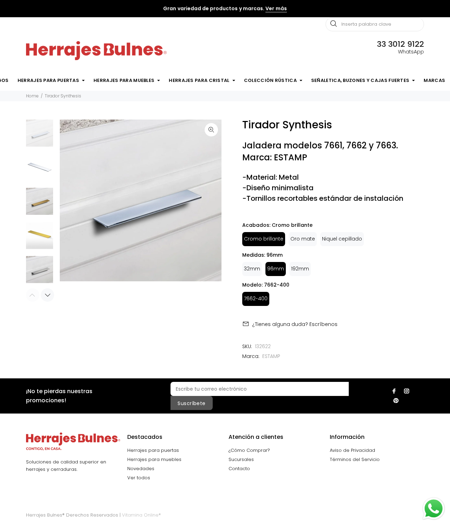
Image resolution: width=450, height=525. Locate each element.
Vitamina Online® (141, 515)
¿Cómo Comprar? (249, 450)
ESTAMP (271, 356)
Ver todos (138, 477)
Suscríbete (191, 403)
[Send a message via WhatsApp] (433, 508)
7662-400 (256, 298)
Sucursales (241, 459)
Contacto (239, 468)
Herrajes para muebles (154, 459)
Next (47, 295)
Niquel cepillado (342, 238)
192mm (300, 268)
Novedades (140, 468)
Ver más (276, 8)
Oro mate (302, 238)
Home (32, 96)
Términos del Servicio (355, 459)
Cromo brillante (263, 238)
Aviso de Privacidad (352, 450)
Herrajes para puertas (153, 450)
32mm (252, 268)
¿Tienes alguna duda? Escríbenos (295, 324)
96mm (275, 268)
